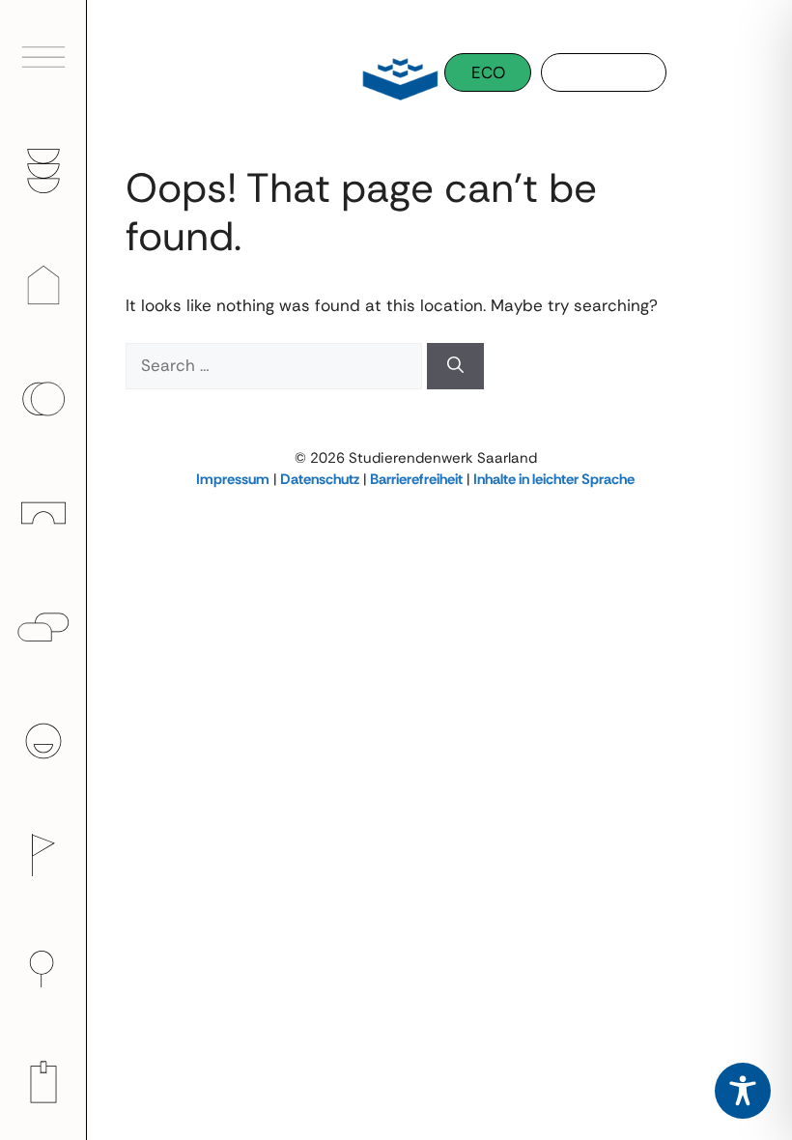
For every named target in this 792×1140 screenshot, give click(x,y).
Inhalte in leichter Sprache (554, 479)
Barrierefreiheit (416, 479)
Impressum (232, 479)
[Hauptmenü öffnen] (43, 57)
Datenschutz (319, 479)
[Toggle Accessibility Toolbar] (743, 1091)
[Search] (455, 366)
